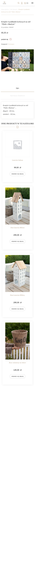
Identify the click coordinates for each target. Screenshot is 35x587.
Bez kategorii (13, 9)
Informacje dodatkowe (17, 95)
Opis (17, 88)
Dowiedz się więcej (17, 174)
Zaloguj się (22, 3)
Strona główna (5, 9)
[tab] (17, 88)
